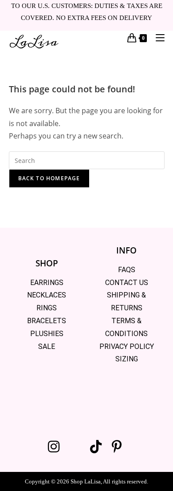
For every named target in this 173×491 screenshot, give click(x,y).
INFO (126, 250)
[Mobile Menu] (157, 37)
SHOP (46, 263)
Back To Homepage (49, 178)
